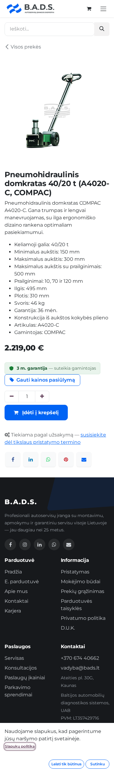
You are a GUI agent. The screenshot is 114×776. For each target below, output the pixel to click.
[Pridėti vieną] (42, 396)
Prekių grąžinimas (82, 591)
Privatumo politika (83, 618)
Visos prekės (26, 47)
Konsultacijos (21, 668)
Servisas (14, 658)
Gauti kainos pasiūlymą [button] (45, 380)
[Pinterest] (66, 459)
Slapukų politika (20, 746)
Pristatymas (75, 572)
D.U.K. (68, 628)
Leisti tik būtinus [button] (66, 764)
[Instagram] (25, 544)
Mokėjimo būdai (80, 581)
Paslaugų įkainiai (25, 678)
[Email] (68, 544)
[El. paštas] (84, 459)
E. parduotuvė (22, 581)
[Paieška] (101, 29)
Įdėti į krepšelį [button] (40, 412)
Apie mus (16, 591)
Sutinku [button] (97, 764)
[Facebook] (12, 459)
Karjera (13, 611)
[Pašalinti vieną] (12, 396)
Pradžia (13, 572)
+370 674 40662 (80, 658)
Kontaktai (16, 601)
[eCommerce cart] (89, 8)
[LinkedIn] (30, 459)
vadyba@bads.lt (80, 668)
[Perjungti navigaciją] (103, 8)
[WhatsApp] (48, 459)
